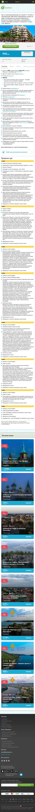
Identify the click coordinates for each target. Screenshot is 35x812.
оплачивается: (14, 88)
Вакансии (4, 723)
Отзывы (18, 66)
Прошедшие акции (6, 736)
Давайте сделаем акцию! (8, 732)
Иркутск (17, 2)
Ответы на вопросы (7, 727)
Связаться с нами (5, 754)
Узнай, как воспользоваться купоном (16, 152)
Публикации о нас (6, 721)
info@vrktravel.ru (23, 122)
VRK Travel (19, 72)
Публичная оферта (7, 745)
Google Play (14, 771)
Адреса (12, 66)
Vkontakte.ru (4, 761)
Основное (4, 66)
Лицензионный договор (8, 743)
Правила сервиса (6, 725)
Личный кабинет (33, 2)
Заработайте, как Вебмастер (9, 734)
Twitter (6, 761)
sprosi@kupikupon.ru (6, 752)
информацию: (6, 124)
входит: (11, 76)
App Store (5, 771)
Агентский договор (7, 741)
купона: (21, 74)
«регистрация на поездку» (9, 111)
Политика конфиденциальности (10, 747)
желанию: (22, 95)
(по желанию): (10, 97)
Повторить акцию (11, 46)
